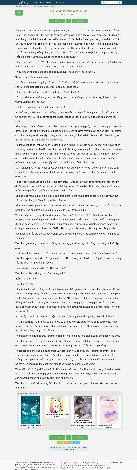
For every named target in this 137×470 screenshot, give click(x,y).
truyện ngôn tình (31, 466)
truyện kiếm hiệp (19, 466)
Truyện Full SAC (24, 2)
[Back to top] (121, 462)
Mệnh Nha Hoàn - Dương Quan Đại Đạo (68, 11)
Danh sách (40, 2)
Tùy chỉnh (60, 2)
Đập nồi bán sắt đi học (33, 467)
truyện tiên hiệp (51, 464)
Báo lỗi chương (63, 442)
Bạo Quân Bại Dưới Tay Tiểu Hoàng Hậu (100, 468)
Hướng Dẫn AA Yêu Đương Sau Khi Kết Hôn (72, 465)
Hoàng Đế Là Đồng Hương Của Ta (70, 463)
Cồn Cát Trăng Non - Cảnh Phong (89, 463)
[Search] (120, 2)
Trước (58, 21)
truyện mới (26, 464)
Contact (112, 462)
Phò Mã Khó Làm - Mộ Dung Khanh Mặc (95, 465)
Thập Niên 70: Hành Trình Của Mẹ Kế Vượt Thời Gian (74, 468)
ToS (117, 462)
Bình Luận (76, 442)
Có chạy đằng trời (44, 467)
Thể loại (50, 2)
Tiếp (79, 21)
